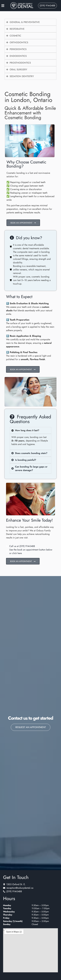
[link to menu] (5, 5)
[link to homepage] (21, 5)
